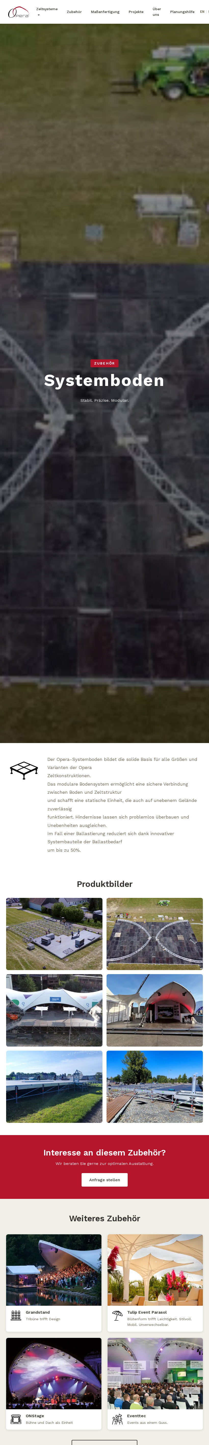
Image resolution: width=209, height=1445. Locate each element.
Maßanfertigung (105, 12)
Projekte (136, 12)
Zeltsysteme (47, 9)
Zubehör (74, 12)
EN (202, 12)
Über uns (157, 12)
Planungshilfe (182, 12)
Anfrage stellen (104, 1179)
